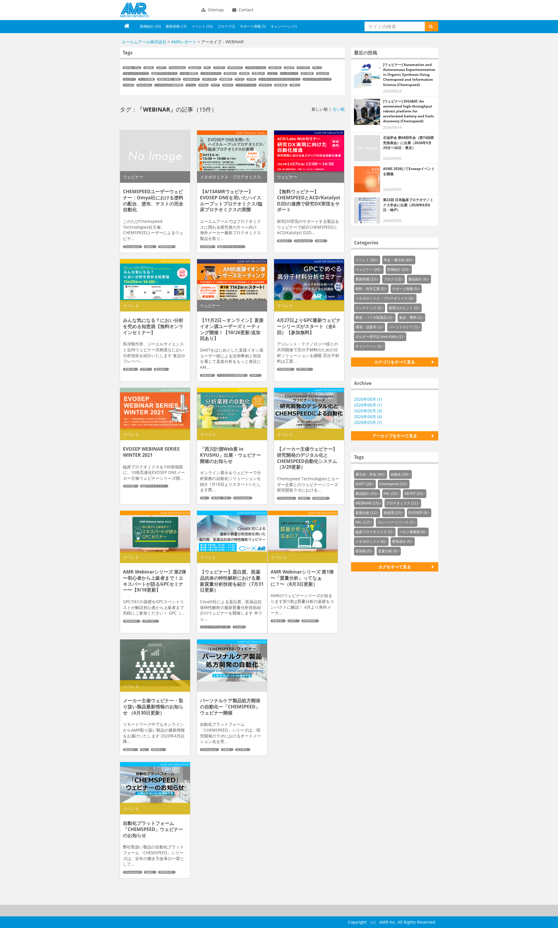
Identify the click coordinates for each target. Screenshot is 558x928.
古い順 (338, 109)
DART (161, 67)
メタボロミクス (211, 73)
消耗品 (295, 85)
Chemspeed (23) (392, 484)
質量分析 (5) (387, 551)
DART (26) (363, 484)
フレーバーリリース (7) (395, 522)
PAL (207, 67)
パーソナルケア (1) (403, 327)
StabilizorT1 (191, 79)
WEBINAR (235, 67)
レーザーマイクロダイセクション (279, 79)
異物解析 (226, 79)
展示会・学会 (132, 67)
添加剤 (244, 73)
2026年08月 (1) (368, 399)
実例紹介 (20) (150, 26)
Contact (245, 9)
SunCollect (144, 85)
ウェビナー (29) (367, 270)
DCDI (239, 79)
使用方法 (265, 85)
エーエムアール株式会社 (134, 10)
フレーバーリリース (136, 73)
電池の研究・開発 (168, 79)
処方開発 (307, 73)
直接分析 (275, 67)
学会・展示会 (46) (398, 260)
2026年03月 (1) (368, 422)
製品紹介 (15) (366, 494)
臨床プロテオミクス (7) (373, 532)
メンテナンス (289, 73)
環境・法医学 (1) (368, 327)
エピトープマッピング (317, 79)
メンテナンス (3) (368, 308)
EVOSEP (303, 67)
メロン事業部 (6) (412, 532)
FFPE (251, 79)
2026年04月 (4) (368, 416)
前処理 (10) (392, 513)
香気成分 (230, 73)
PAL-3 (317, 67)
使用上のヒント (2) (403, 308)
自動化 (149, 67)
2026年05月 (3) (368, 410)
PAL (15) (390, 494)
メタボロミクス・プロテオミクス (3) (384, 298)
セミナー (129, 79)
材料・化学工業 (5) (370, 289)
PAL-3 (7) (362, 522)
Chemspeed (177, 67)
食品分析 (322, 73)
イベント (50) (202, 26)
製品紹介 (194, 67)
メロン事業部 (189, 73)
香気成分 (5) (401, 542)
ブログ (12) (226, 26)
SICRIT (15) (413, 494)
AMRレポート (183, 41)
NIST (215, 85)
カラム (191, 85)
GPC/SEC (209, 79)
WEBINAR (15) (367, 503)
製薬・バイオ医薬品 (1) (373, 318)
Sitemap (215, 9)
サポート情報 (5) (253, 26)
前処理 (289, 67)
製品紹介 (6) (418, 279)
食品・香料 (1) (410, 318)
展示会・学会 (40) (369, 474)
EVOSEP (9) (418, 513)
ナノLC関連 (146, 79)
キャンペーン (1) (284, 26)
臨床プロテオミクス (164, 73)
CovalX (128, 85)
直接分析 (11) (366, 513)
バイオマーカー (246, 85)
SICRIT (219, 67)
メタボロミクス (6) (370, 542)
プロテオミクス (255, 67)
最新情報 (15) (176, 26)
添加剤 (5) (363, 551)
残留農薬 (281, 85)
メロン (272, 73)
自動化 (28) (399, 474)
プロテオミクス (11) (402, 503)
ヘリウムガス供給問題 (169, 85)
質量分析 (258, 73)
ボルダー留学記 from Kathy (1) (379, 337)
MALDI (227, 85)
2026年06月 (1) (368, 405)
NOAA (203, 85)
